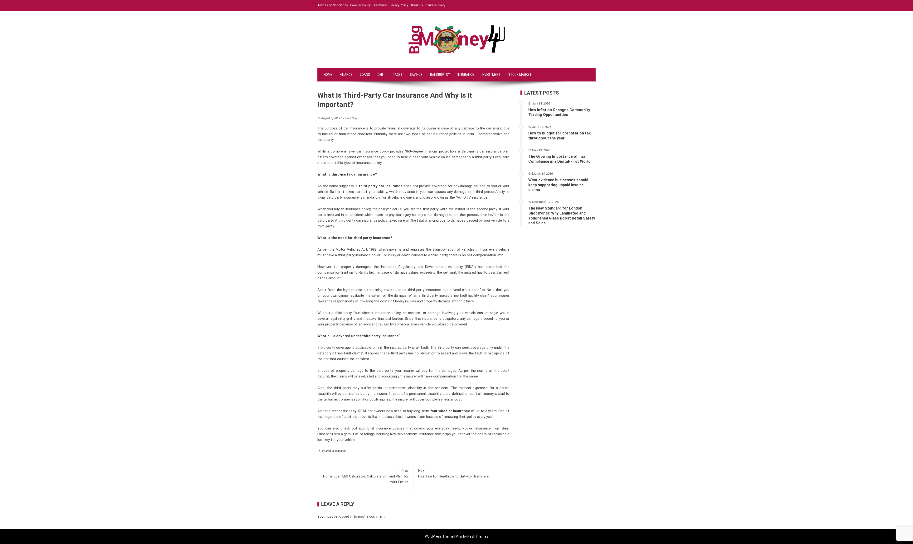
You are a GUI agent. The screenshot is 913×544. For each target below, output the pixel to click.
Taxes (397, 74)
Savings (416, 74)
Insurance (465, 74)
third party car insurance (381, 186)
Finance (346, 74)
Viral (459, 536)
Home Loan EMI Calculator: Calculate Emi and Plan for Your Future (365, 476)
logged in (346, 516)
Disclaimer (380, 5)
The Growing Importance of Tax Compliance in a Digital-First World (559, 159)
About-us (416, 5)
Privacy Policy (399, 5)
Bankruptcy (440, 74)
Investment (491, 74)
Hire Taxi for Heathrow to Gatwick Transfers (453, 473)
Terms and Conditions (332, 5)
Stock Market (520, 74)
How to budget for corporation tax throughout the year (559, 135)
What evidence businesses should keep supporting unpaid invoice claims (558, 185)
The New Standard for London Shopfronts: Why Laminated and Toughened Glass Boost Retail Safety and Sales (561, 215)
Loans (365, 74)
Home (328, 74)
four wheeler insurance (449, 411)
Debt (381, 74)
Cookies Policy (360, 5)
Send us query (435, 5)
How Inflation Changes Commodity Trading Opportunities (559, 112)
